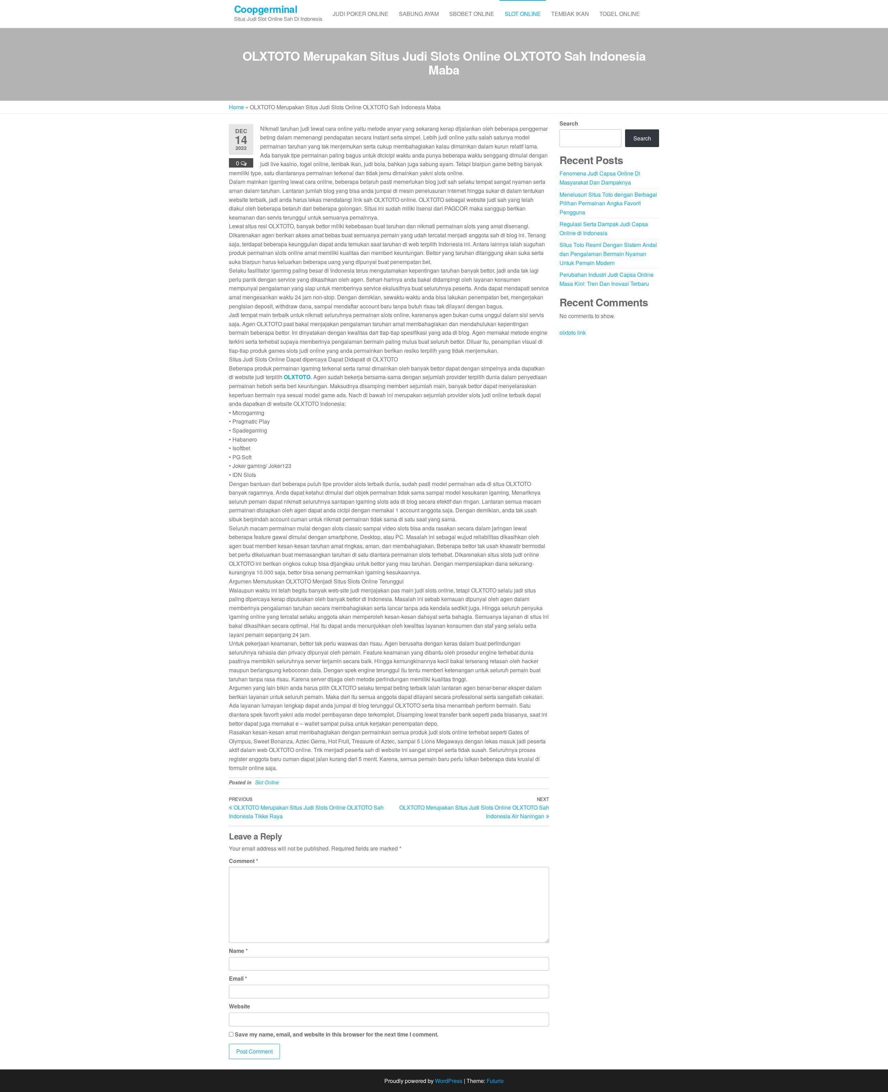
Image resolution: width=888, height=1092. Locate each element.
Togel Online (619, 14)
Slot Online (523, 14)
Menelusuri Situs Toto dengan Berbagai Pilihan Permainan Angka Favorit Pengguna (608, 203)
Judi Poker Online (360, 14)
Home (236, 107)
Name (238, 951)
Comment (243, 861)
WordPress (448, 1081)
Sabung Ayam (419, 14)
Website (239, 1006)
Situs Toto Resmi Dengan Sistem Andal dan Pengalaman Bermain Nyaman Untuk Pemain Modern (608, 253)
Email (238, 978)
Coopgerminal (265, 9)
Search (569, 123)
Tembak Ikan (570, 14)
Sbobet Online (471, 14)
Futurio (495, 1081)
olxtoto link (573, 332)
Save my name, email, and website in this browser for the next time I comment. (336, 1034)
